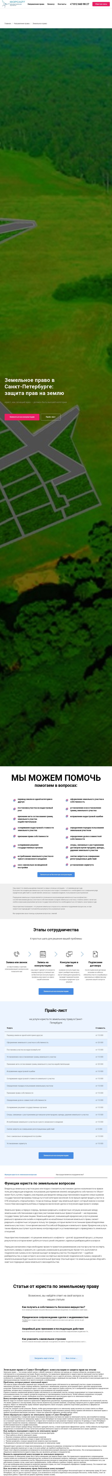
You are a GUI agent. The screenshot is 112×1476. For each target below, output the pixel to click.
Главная (8, 23)
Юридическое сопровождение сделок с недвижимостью (55, 1317)
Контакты (62, 4)
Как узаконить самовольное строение (44, 1339)
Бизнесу (50, 4)
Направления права (36, 4)
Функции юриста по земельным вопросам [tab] (21, 1174)
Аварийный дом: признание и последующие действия (53, 1328)
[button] (101, 4)
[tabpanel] (56, 1226)
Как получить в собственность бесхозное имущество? (53, 1307)
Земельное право (40, 23)
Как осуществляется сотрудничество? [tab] (70, 1174)
